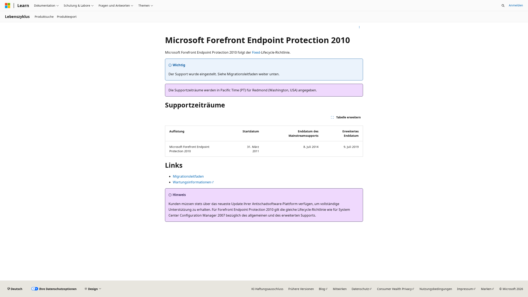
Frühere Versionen (301, 289)
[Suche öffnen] (503, 5)
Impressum (465, 289)
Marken (486, 289)
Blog (322, 289)
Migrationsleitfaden (188, 176)
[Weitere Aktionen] (359, 27)
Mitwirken (340, 289)
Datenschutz (360, 289)
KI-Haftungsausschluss (267, 289)
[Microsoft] (7, 5)
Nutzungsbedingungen (436, 289)
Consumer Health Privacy (394, 289)
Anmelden (516, 5)
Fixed (256, 52)
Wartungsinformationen (192, 182)
